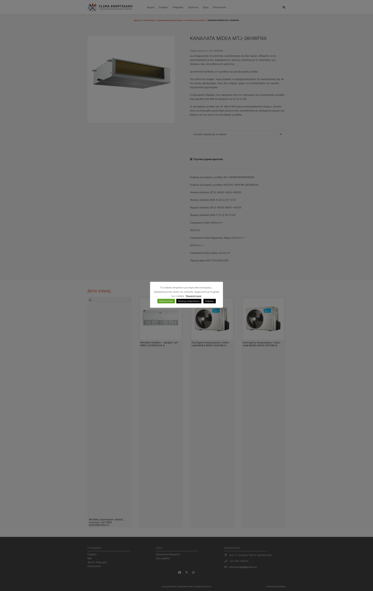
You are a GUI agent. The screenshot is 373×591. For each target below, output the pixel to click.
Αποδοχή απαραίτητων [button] (189, 301)
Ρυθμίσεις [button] (209, 301)
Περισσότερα (193, 296)
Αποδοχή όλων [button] (166, 301)
